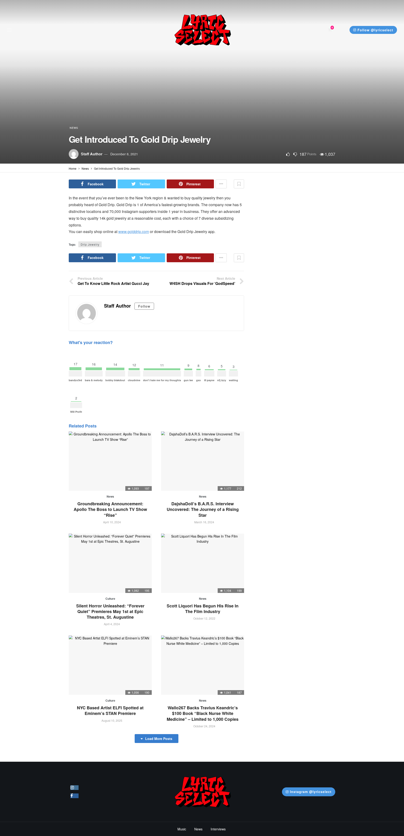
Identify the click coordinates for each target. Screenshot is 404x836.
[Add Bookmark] (239, 183)
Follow (144, 306)
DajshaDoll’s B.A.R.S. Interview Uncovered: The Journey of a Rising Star (203, 509)
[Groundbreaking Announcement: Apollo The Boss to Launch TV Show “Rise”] (110, 461)
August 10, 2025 (111, 720)
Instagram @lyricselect (311, 791)
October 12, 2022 (204, 618)
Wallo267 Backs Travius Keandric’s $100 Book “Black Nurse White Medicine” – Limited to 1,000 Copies (202, 713)
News (74, 127)
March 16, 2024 (204, 522)
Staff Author (91, 154)
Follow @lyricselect (375, 30)
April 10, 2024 (112, 522)
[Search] (341, 29)
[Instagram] (74, 787)
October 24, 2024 (204, 726)
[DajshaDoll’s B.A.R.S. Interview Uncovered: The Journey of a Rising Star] (202, 461)
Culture (110, 598)
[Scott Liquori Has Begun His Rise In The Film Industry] (202, 563)
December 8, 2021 (124, 154)
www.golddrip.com (133, 231)
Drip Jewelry (90, 244)
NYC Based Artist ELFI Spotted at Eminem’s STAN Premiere (110, 710)
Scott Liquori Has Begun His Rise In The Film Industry (202, 608)
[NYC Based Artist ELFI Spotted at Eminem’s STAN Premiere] (110, 665)
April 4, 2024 (112, 624)
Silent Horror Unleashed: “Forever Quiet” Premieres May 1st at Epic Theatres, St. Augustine (110, 611)
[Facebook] (74, 795)
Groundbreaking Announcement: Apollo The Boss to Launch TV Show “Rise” (110, 509)
